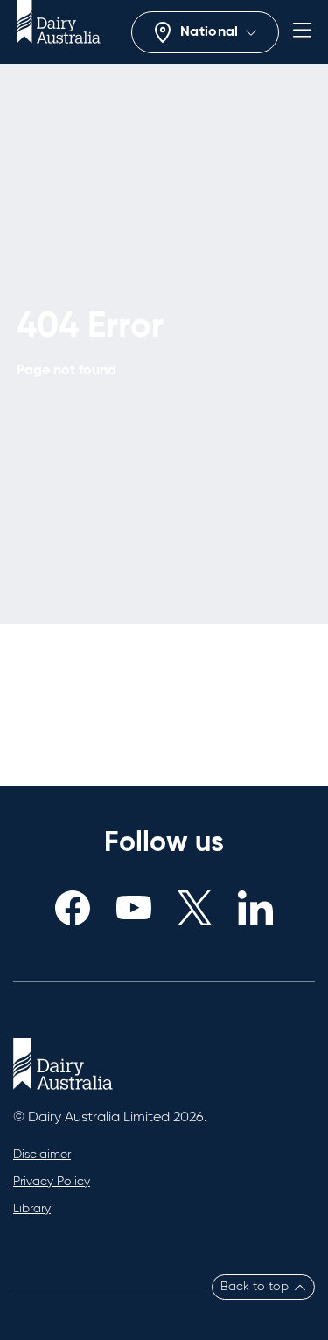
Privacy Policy (51, 1182)
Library (32, 1209)
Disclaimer (42, 1154)
